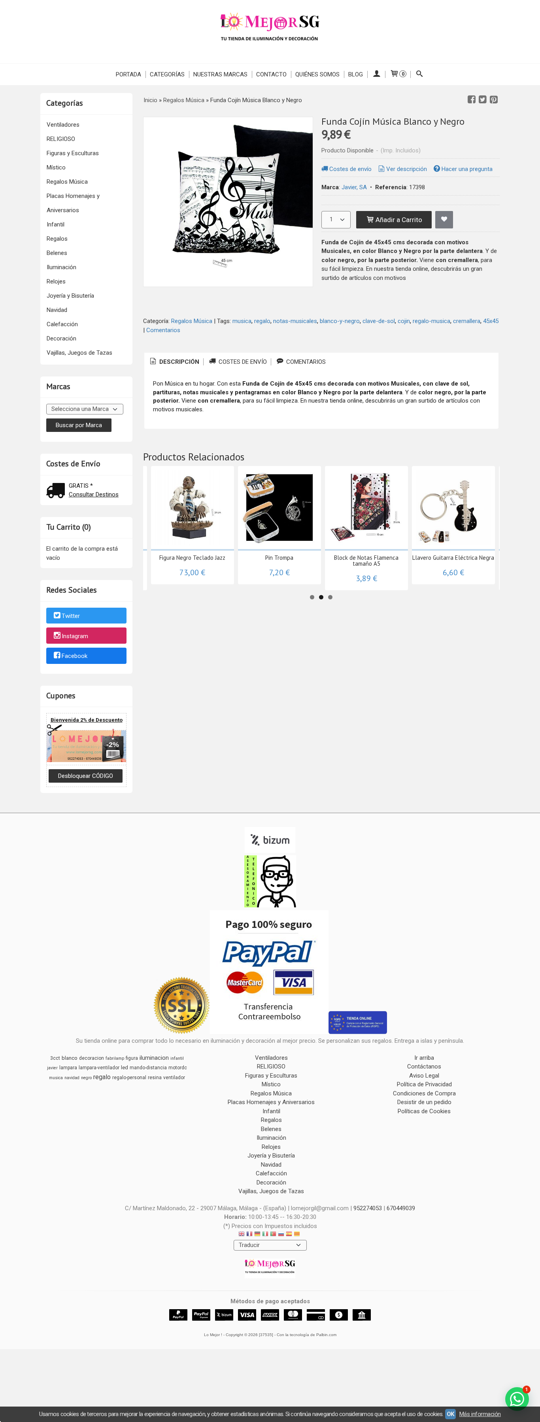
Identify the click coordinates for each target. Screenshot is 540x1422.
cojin (404, 321)
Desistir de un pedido (424, 1102)
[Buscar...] (419, 74)
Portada (128, 74)
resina (155, 1077)
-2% (112, 745)
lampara (68, 1067)
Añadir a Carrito (398, 220)
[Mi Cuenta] (376, 74)
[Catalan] (298, 1235)
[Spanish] (289, 1235)
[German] (257, 1235)
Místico (56, 167)
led (124, 1067)
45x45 (490, 321)
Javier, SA (354, 187)
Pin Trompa (279, 557)
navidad (71, 1077)
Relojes (56, 281)
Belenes (57, 253)
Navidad (57, 310)
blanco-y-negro (340, 321)
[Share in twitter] (482, 99)
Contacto (271, 74)
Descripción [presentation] (178, 361)
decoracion (91, 1058)
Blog (355, 74)
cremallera (466, 321)
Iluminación (61, 267)
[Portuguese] (273, 1235)
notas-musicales (295, 321)
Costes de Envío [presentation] (242, 361)
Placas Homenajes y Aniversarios (73, 203)
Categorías (167, 74)
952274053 (367, 1208)
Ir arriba (424, 1057)
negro (86, 1077)
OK (450, 1414)
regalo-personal (129, 1077)
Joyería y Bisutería (70, 295)
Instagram (75, 636)
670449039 (401, 1208)
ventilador (174, 1077)
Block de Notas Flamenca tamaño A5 (366, 560)
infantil (177, 1058)
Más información (480, 1414)
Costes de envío (350, 169)
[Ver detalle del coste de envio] (57, 491)
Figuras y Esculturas (73, 153)
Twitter (71, 616)
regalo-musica (431, 321)
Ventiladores (63, 124)
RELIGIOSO (61, 139)
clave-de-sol (379, 321)
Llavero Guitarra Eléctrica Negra (453, 557)
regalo (262, 321)
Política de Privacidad (424, 1084)
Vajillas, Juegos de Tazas (79, 352)
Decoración (61, 338)
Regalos (57, 238)
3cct (55, 1058)
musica (241, 321)
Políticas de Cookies (424, 1111)
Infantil (55, 224)
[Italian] (265, 1235)
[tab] (173, 362)
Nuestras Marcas (220, 74)
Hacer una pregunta (467, 169)
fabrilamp (115, 1058)
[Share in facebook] (471, 99)
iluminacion (154, 1057)
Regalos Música (67, 181)
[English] (241, 1235)
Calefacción (62, 324)
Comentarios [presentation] (305, 361)
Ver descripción (406, 169)
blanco (69, 1058)
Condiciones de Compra (424, 1093)
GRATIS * (81, 485)
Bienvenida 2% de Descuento (87, 720)
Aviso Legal (424, 1075)
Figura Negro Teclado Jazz (192, 557)
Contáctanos (424, 1066)
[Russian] (281, 1235)
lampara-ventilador (99, 1067)
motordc (177, 1067)
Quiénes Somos (317, 74)
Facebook (74, 656)
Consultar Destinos (94, 494)
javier (52, 1067)
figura (132, 1058)
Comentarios (163, 330)
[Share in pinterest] (493, 99)
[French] (249, 1235)
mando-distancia (148, 1067)
